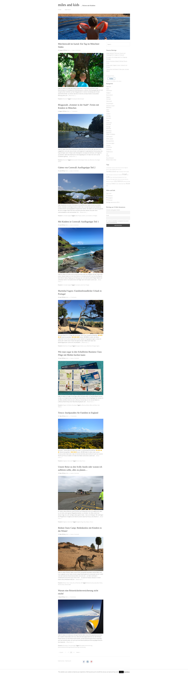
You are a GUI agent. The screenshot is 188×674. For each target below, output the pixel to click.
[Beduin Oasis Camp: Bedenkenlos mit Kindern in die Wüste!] (80, 570)
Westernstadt (121, 183)
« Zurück (61, 652)
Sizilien (108, 111)
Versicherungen (72, 645)
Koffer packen (109, 138)
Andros (116, 167)
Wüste (100, 583)
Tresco (83, 461)
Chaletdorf (113, 169)
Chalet (110, 169)
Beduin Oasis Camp (67, 583)
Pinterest (109, 200)
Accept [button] (121, 672)
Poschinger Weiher (114, 179)
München (65, 99)
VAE (81, 583)
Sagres (97, 346)
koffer (108, 177)
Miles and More (93, 405)
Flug (82, 522)
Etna (120, 169)
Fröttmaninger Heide (82, 160)
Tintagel (87, 285)
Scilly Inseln (69, 461)
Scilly (80, 461)
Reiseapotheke (110, 141)
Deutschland (109, 95)
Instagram (110, 198)
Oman (107, 120)
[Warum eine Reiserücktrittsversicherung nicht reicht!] (80, 633)
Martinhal (65, 346)
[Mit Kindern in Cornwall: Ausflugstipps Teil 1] (80, 272)
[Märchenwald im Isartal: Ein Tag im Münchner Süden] (80, 86)
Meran (111, 177)
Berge (125, 167)
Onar (126, 177)
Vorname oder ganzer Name (113, 210)
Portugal (70, 346)
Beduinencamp (90, 583)
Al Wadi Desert (108, 167)
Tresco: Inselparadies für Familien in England (78, 412)
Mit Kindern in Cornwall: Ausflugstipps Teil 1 (78, 221)
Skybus (87, 522)
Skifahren (120, 181)
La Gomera (109, 147)
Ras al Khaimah (76, 583)
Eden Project (78, 215)
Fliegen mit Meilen (67, 405)
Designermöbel (79, 346)
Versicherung (82, 647)
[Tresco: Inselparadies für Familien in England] (80, 448)
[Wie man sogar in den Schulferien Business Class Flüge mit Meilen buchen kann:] (80, 394)
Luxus (85, 346)
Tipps (110, 183)
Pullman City (120, 179)
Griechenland (109, 103)
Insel (78, 461)
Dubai (107, 155)
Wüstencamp (61, 584)
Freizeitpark (74, 99)
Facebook (110, 195)
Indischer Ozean (110, 105)
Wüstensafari (68, 584)
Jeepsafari (96, 583)
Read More (127, 672)
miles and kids (68, 5)
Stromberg (128, 181)
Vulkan (117, 183)
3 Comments (73, 597)
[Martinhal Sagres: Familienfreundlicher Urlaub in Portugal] (80, 333)
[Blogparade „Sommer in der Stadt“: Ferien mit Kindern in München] (80, 147)
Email (107, 215)
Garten (83, 215)
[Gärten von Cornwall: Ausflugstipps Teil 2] (80, 203)
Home (59, 9)
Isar (88, 160)
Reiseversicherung (75, 647)
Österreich (109, 122)
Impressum (68, 661)
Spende (124, 181)
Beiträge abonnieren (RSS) (112, 202)
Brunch (107, 169)
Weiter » (78, 652)
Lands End (82, 285)
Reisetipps (74, 405)
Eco (118, 169)
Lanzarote (108, 149)
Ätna (107, 185)
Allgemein (108, 86)
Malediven (108, 107)
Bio (127, 167)
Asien (107, 88)
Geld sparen (109, 136)
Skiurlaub (108, 124)
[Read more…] (72, 95)
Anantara (113, 167)
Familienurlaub (111, 171)
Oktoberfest (120, 177)
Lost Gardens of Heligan (91, 215)
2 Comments (73, 297)
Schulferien (112, 181)
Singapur (108, 92)
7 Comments (74, 111)
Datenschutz (61, 661)
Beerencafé (74, 160)
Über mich (68, 9)
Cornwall (65, 215)
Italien (107, 109)
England (69, 215)
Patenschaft (108, 179)
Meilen (87, 405)
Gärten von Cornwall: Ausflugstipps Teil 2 (76, 167)
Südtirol (108, 113)
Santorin (107, 181)
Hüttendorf (120, 174)
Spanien (108, 145)
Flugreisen (108, 132)
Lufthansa (83, 405)
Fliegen (117, 171)
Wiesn (125, 183)
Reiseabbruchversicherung (86, 645)
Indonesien (109, 90)
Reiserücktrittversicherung (64, 647)
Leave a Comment (76, 50)
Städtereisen (109, 151)
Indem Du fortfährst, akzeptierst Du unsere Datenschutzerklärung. (117, 221)
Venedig (108, 116)
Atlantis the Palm (121, 167)
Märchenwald (81, 99)
